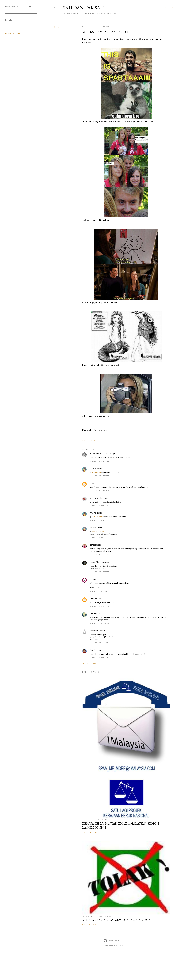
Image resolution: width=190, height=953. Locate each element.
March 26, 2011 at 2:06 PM (99, 555)
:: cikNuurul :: (95, 613)
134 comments (93, 832)
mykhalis (94, 468)
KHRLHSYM (97, 517)
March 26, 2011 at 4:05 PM (99, 643)
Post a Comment (89, 663)
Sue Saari (94, 650)
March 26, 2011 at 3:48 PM (99, 623)
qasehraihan (95, 630)
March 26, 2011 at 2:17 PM (99, 572)
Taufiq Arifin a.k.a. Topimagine (103, 453)
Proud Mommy (97, 562)
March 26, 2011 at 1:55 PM (99, 506)
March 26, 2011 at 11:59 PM (99, 658)
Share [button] (56, 27)
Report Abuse (12, 33)
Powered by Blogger (115, 941)
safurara (93, 545)
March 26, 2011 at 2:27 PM (99, 606)
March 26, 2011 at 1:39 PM (99, 476)
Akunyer (93, 598)
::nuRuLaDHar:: (96, 498)
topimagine (96, 472)
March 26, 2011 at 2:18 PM (99, 591)
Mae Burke (120, 946)
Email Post (92, 440)
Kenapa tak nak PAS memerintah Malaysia (116, 920)
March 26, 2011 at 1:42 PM (99, 491)
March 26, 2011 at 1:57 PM (99, 520)
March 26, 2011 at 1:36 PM (99, 461)
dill (91, 579)
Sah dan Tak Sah (83, 8)
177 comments (93, 925)
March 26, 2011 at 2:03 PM (99, 538)
